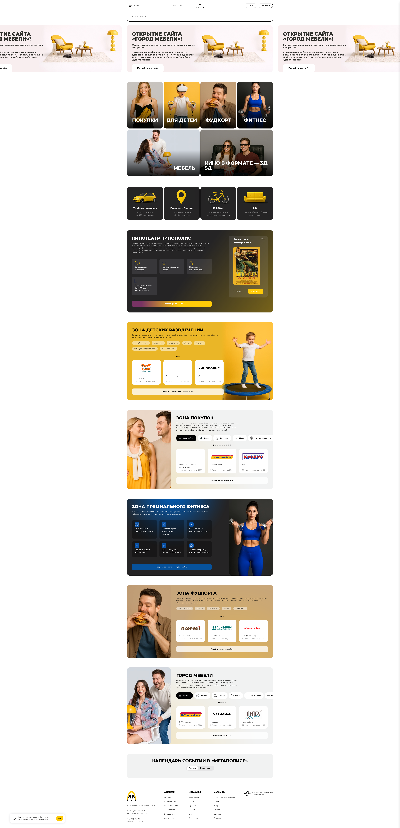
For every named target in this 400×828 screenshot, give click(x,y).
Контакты (266, 6)
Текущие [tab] (192, 768)
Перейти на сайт (147, 68)
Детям (191, 801)
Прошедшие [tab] (205, 768)
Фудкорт (193, 806)
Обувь (216, 801)
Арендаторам (170, 810)
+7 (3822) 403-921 (133, 819)
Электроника (194, 818)
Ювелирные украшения (224, 797)
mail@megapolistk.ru (135, 822)
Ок (59, 818)
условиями (43, 819)
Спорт (191, 814)
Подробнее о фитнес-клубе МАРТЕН (172, 567)
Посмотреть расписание (172, 304)
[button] (177, 356)
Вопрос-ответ (170, 814)
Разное (217, 810)
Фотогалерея (170, 818)
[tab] (186, 438)
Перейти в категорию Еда (222, 649)
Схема (250, 6)
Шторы (217, 806)
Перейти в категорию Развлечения (177, 392)
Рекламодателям (171, 806)
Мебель (192, 810)
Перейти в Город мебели (222, 480)
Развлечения (170, 801)
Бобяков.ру (259, 795)
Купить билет (255, 291)
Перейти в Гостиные (222, 735)
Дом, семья (219, 814)
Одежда (217, 818)
